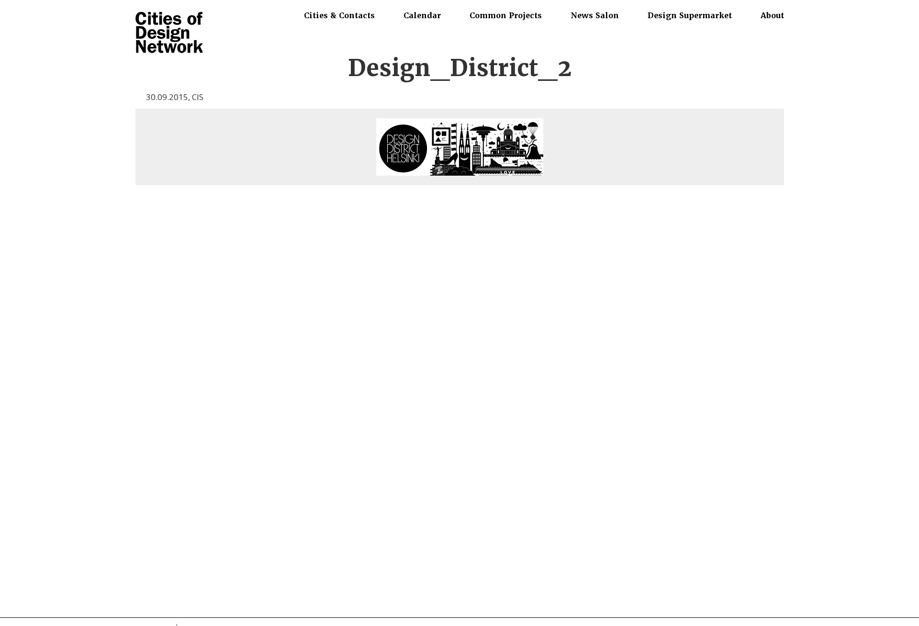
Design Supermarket (690, 15)
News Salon (595, 15)
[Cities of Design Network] (168, 33)
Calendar (422, 15)
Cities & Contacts (339, 15)
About (772, 15)
